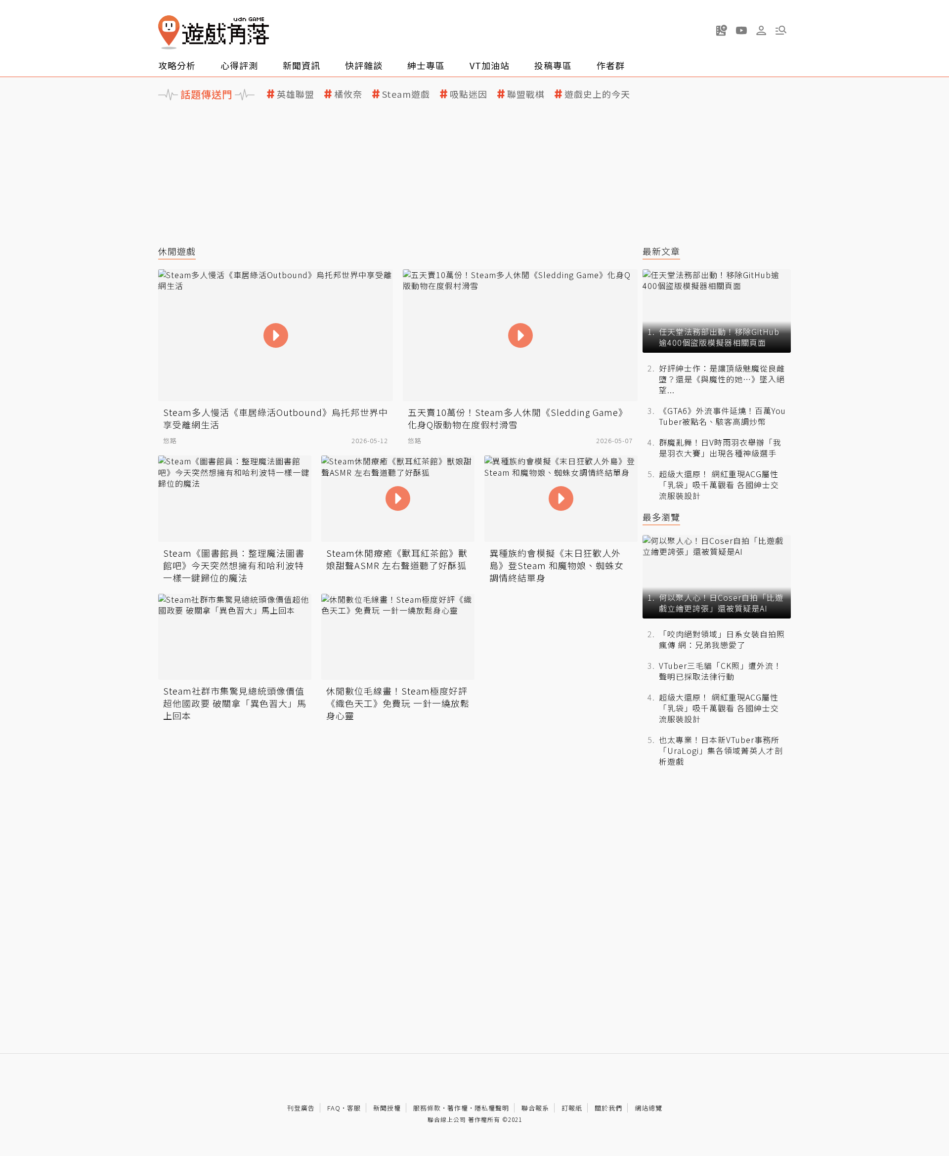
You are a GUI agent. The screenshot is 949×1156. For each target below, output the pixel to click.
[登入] (761, 31)
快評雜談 (364, 65)
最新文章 (661, 251)
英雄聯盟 (295, 94)
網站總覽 (648, 1108)
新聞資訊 (301, 65)
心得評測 (239, 65)
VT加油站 (490, 65)
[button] (781, 30)
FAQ (334, 1108)
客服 (354, 1108)
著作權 (457, 1108)
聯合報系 (535, 1108)
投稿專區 (553, 65)
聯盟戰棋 (526, 94)
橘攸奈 (348, 94)
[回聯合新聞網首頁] (169, 32)
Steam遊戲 (406, 94)
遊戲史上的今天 (597, 94)
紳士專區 (426, 65)
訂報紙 (571, 1108)
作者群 (611, 65)
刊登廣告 (301, 1108)
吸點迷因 (468, 94)
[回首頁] (213, 32)
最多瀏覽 (661, 517)
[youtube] (741, 30)
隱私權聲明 (491, 1108)
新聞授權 (387, 1108)
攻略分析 (177, 65)
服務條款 (427, 1108)
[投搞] (722, 30)
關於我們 (608, 1108)
